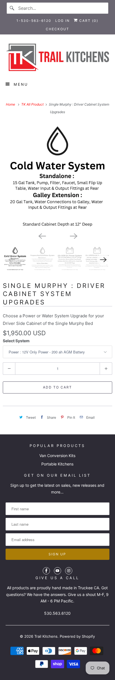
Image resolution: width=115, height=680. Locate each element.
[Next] (73, 235)
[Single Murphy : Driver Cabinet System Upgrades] (57, 175)
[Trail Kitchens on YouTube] (57, 570)
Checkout (57, 29)
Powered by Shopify (77, 636)
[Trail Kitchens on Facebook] (46, 570)
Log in (62, 20)
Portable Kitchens (57, 464)
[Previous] (42, 235)
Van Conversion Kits (57, 455)
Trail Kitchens (46, 636)
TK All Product (32, 104)
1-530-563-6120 (33, 20)
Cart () (88, 20)
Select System (16, 340)
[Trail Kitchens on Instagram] (68, 570)
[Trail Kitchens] (57, 57)
